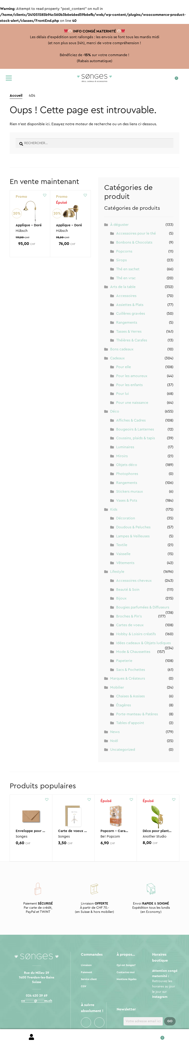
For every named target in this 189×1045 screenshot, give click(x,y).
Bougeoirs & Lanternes (135, 429)
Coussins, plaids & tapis (135, 438)
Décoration (125, 518)
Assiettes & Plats (129, 305)
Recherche (94, 1037)
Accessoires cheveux (134, 580)
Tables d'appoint (130, 723)
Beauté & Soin (127, 589)
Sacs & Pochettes (130, 670)
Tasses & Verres (129, 331)
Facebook (86, 1022)
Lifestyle (117, 571)
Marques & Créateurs (127, 678)
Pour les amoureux (131, 376)
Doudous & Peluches (133, 527)
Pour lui (122, 394)
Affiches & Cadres (131, 420)
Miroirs (122, 456)
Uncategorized (122, 749)
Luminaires (125, 447)
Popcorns (124, 251)
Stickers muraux (129, 491)
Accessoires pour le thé (136, 233)
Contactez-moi (126, 972)
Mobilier (117, 687)
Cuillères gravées (130, 313)
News (115, 732)
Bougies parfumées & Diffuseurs (142, 607)
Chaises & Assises (130, 696)
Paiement (86, 972)
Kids (113, 509)
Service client (89, 979)
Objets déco (126, 465)
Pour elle (123, 367)
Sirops (121, 260)
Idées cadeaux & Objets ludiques (143, 643)
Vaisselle (123, 554)
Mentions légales (126, 979)
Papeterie (124, 661)
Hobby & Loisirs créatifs (136, 634)
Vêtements (125, 563)
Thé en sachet (127, 269)
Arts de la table (123, 287)
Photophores (127, 474)
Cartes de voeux (130, 625)
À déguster (119, 225)
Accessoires (126, 296)
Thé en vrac (126, 278)
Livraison (86, 965)
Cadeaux (117, 358)
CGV (83, 986)
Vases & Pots (126, 500)
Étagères (123, 705)
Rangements (126, 322)
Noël (114, 741)
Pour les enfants (129, 385)
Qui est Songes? (126, 965)
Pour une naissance (132, 403)
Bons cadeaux (121, 349)
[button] (45, 195)
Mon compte (31, 1037)
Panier (157, 1036)
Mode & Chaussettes (133, 652)
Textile (121, 545)
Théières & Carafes (131, 340)
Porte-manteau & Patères (137, 714)
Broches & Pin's (129, 616)
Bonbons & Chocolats (134, 242)
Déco (114, 411)
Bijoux (121, 598)
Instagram (99, 1022)
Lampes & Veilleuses (133, 536)
